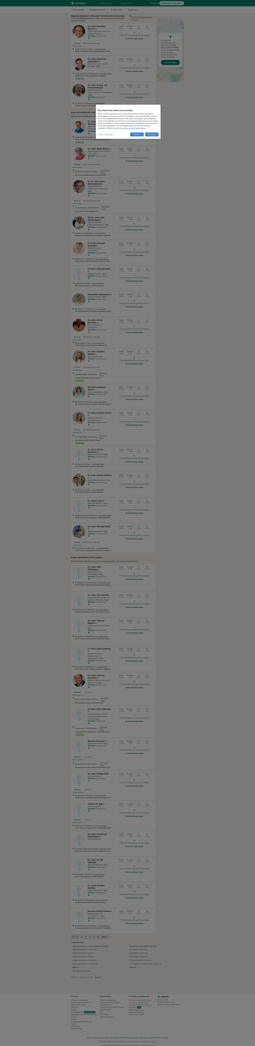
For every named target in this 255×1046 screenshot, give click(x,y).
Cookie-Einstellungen (105, 135)
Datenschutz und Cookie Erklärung (134, 128)
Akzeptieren (152, 134)
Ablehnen (137, 134)
